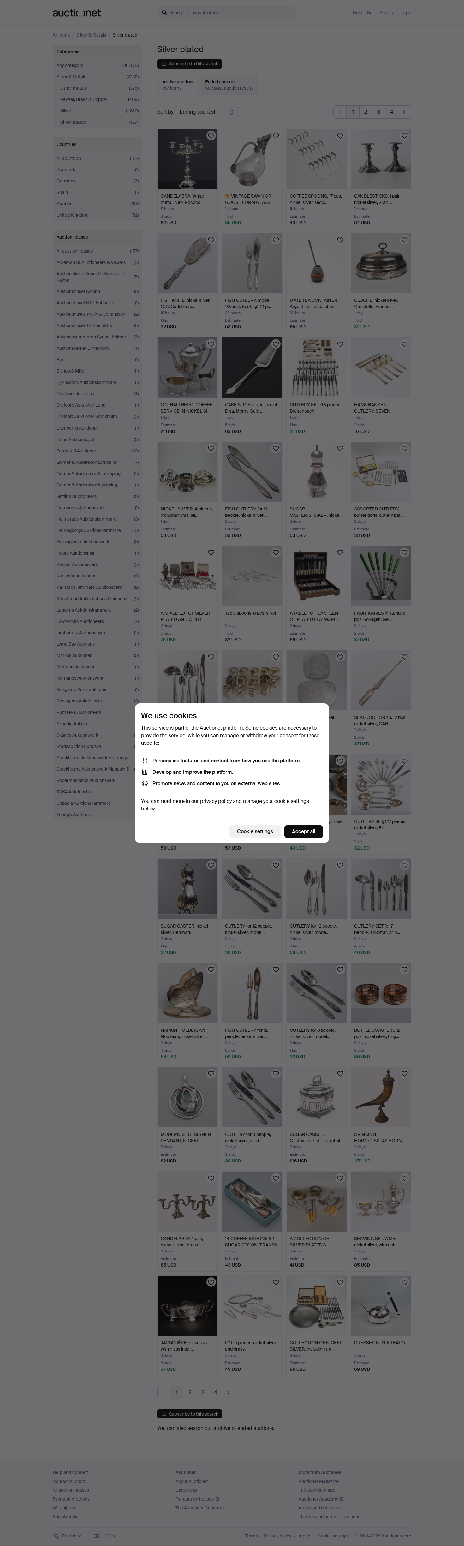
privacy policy (216, 801)
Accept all (303, 831)
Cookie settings (255, 831)
